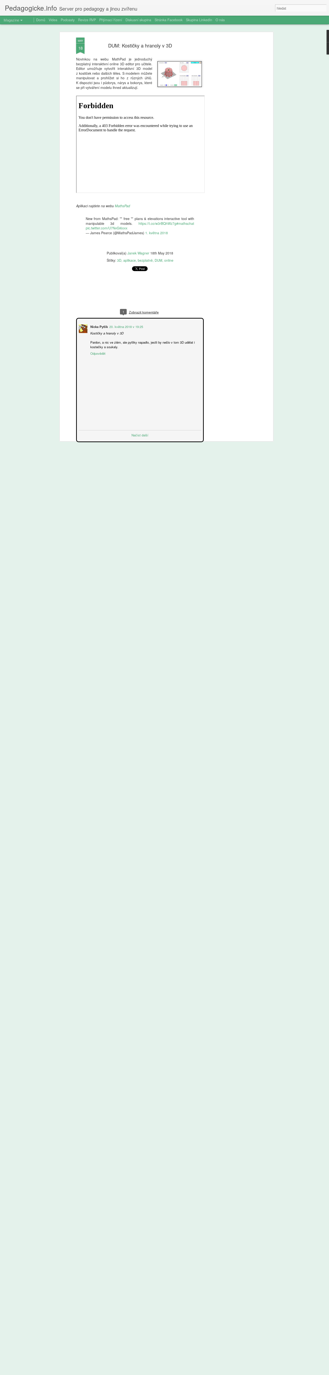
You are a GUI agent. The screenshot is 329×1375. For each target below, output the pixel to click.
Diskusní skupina (138, 19)
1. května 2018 (156, 232)
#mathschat (185, 223)
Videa (53, 19)
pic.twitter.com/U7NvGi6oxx (106, 228)
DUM (158, 260)
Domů (40, 19)
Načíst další (140, 434)
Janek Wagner (138, 253)
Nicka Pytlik (98, 326)
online (168, 260)
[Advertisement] (230, 113)
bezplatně (145, 260)
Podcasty (68, 19)
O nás (220, 19)
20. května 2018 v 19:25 (126, 326)
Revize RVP (87, 19)
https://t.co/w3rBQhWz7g (157, 223)
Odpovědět (97, 353)
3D (119, 260)
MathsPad (122, 205)
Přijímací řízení (110, 19)
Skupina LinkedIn (199, 19)
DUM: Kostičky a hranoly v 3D (140, 45)
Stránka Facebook (169, 19)
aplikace (129, 260)
